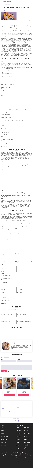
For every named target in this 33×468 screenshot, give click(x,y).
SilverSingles (26, 444)
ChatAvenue (26, 441)
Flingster (17, 442)
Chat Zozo (18, 448)
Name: (2, 359)
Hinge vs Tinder (3, 445)
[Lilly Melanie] (6, 346)
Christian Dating (27, 433)
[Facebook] (16, 421)
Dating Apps (18, 427)
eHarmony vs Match (4, 439)
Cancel (9, 371)
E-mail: (18, 359)
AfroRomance (26, 445)
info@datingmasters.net (28, 453)
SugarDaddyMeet (27, 447)
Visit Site (9, 394)
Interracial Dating (19, 433)
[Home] (6, 1)
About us (2, 430)
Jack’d (19, 11)
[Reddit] (14, 421)
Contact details (3, 433)
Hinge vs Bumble (3, 447)
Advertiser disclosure (4, 436)
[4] (7, 357)
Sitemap (2, 427)
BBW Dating (18, 436)
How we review (3, 438)
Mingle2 (25, 439)
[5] (8, 357)
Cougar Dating (26, 436)
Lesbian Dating (26, 428)
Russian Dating (26, 427)
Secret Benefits (18, 444)
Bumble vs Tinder (3, 442)
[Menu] (31, 1)
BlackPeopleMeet (27, 442)
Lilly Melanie (13, 342)
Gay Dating (18, 428)
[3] (6, 357)
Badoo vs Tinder (3, 444)
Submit (4, 371)
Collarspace (18, 439)
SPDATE (17, 445)
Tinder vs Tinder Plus (4, 441)
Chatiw (17, 441)
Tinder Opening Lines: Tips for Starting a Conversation (8, 405)
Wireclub (17, 447)
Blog (2, 10)
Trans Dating (18, 430)
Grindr (22, 11)
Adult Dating (26, 430)
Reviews (2, 428)
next (18, 398)
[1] (4, 357)
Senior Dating (26, 438)
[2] (5, 357)
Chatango (26, 448)
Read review (9, 392)
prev (15, 398)
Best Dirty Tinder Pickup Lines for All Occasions (8, 412)
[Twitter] (18, 421)
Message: (2, 363)
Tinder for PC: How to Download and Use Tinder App (24, 412)
